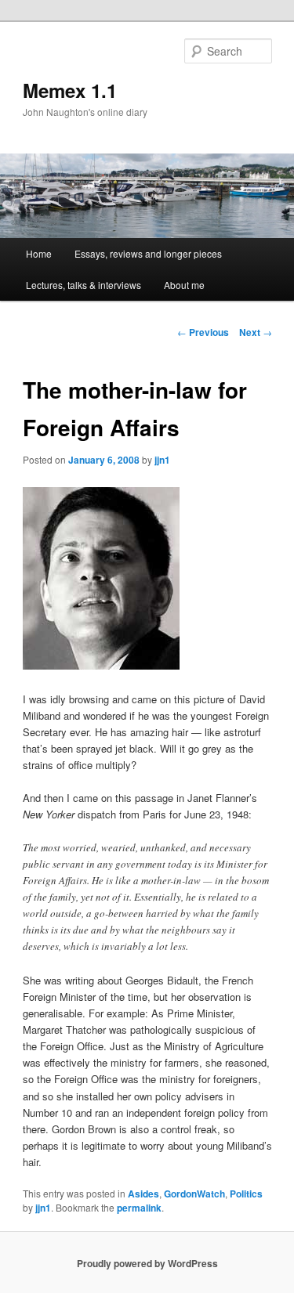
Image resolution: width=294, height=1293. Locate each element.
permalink (139, 1208)
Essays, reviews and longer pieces (148, 253)
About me (184, 284)
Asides (143, 1193)
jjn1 (162, 460)
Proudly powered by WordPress (147, 1263)
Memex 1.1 (70, 90)
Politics (246, 1193)
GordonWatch (194, 1193)
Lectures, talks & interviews (83, 284)
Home (39, 253)
